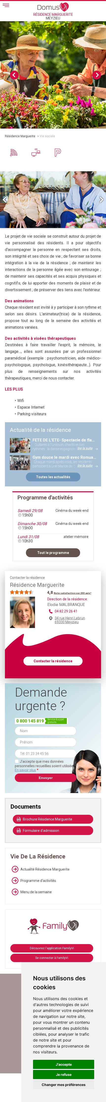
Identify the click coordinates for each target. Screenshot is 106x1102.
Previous (14, 75)
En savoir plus (25, 770)
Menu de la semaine (36, 892)
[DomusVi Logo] (53, 7)
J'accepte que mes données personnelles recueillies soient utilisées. (45, 766)
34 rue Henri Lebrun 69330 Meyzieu (70, 620)
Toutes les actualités (53, 477)
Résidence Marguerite (20, 136)
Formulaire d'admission (41, 831)
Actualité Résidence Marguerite (45, 869)
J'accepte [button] (64, 1064)
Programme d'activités (38, 881)
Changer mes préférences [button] (64, 1085)
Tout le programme (53, 553)
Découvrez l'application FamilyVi (52, 948)
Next (96, 75)
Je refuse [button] (63, 1074)
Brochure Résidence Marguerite (47, 819)
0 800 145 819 (30, 720)
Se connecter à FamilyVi (51, 958)
